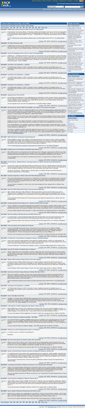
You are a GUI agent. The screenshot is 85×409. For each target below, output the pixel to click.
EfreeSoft (70, 129)
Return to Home (5, 25)
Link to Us (75, 9)
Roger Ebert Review (73, 120)
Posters (23, 25)
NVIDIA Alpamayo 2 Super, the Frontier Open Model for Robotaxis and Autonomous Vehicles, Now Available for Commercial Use (75, 36)
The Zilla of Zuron (62, 41)
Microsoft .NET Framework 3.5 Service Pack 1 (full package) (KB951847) (76, 79)
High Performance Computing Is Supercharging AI (24, 145)
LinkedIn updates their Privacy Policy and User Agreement (75, 95)
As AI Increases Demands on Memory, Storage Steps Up (75, 53)
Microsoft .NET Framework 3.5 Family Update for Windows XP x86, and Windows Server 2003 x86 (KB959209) (76, 90)
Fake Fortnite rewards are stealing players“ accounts (74, 28)
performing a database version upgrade (17, 131)
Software (49, 9)
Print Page (55, 0)
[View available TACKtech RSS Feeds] (81, 1)
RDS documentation (18, 133)
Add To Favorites (46, 0)
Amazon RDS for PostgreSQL (53, 110)
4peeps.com (71, 123)
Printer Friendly (30, 25)
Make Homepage (36, 0)
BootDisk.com (71, 125)
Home (44, 9)
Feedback (70, 0)
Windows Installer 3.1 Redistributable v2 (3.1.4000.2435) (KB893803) (75, 112)
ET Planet (70, 131)
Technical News (57, 9)
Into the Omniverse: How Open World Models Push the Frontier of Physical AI (76, 49)
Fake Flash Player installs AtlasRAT (74, 46)
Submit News (62, 0)
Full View (41, 41)
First (2, 27)
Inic (69, 122)
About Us (81, 9)
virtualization (34, 298)
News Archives (76, 25)
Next (43, 27)
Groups (18, 25)
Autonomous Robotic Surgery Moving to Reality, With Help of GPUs (29, 280)
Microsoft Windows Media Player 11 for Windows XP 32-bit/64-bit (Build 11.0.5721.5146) (76, 99)
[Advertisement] (42, 15)
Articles (70, 9)
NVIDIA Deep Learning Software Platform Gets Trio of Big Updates (29, 38)
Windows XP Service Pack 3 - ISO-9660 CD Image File (75, 108)
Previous (6, 27)
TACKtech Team (63, 304)
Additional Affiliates (72, 118)
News (69, 25)
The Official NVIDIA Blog (52, 145)
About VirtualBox (22, 302)
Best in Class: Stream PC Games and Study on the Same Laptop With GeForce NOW (76, 63)
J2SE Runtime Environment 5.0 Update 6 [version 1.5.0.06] (76, 105)
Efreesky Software (72, 127)
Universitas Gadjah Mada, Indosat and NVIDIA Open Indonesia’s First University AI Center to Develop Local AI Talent (75, 69)
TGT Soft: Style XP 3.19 (74, 102)
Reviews (64, 9)
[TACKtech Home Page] (6, 4)
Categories (12, 25)
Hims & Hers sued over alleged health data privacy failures (76, 31)
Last (46, 27)
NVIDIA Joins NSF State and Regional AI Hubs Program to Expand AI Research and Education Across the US (75, 57)
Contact (76, 0)
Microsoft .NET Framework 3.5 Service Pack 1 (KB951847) (76, 83)
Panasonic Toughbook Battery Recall (75, 86)
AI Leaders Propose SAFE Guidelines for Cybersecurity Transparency (75, 42)
